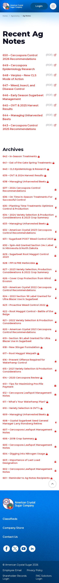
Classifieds (10, 518)
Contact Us (10, 536)
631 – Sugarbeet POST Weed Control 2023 (28, 239)
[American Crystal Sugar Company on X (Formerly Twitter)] (15, 548)
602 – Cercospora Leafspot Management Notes (27, 470)
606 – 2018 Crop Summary (18, 438)
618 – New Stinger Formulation (21, 347)
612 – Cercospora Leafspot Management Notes (27, 394)
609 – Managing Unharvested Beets (24, 414)
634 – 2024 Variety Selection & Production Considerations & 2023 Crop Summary (28, 216)
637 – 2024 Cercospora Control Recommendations (21, 189)
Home (5, 16)
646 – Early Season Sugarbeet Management (27, 97)
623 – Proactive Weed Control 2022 (24, 305)
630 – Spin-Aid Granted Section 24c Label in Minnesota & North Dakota (28, 247)
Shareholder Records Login (15, 577)
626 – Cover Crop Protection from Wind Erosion (27, 280)
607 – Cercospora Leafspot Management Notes (27, 431)
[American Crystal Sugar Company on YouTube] (23, 548)
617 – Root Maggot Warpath (19, 353)
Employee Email (12, 570)
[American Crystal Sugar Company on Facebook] (6, 548)
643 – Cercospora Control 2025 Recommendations (27, 127)
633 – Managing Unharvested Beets (24, 223)
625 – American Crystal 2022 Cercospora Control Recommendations (27, 289)
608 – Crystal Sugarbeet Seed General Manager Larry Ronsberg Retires (25, 422)
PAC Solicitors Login (43, 577)
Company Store (13, 527)
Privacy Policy (35, 570)
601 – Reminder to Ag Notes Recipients (26, 478)
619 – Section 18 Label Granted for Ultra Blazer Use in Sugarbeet (26, 340)
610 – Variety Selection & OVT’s (21, 408)
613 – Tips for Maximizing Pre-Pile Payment (23, 385)
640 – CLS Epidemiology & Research (24, 169)
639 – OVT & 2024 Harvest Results (23, 175)
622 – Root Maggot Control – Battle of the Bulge (28, 313)
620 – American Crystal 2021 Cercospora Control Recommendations (27, 331)
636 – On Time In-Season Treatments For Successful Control (27, 198)
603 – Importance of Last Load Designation (21, 461)
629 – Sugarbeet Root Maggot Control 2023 (26, 256)
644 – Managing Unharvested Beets (27, 117)
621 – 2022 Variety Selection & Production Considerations (28, 322)
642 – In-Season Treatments (20, 156)
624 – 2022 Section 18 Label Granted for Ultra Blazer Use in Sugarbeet (27, 298)
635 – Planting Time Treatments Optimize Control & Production (28, 207)
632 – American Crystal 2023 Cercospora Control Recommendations (27, 231)
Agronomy (15, 16)
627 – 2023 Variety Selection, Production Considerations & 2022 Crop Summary (27, 271)
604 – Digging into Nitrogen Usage (24, 453)
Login (39, 6)
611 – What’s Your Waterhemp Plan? (24, 401)
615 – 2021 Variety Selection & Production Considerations (27, 370)
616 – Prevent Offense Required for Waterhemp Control (24, 361)
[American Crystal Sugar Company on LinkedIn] (32, 548)
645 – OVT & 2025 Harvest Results (27, 107)
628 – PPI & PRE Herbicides (19, 263)
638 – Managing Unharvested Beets (24, 181)
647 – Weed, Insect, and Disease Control (27, 87)
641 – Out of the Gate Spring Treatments (27, 162)
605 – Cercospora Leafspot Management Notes (27, 446)
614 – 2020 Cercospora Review (21, 377)
